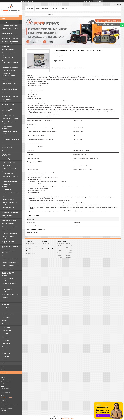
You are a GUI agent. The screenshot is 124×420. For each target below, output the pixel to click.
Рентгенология (6, 347)
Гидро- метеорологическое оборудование (9, 132)
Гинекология (5, 356)
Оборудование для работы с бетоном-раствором (10, 177)
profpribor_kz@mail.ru (6, 397)
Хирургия (4, 320)
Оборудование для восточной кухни (10, 246)
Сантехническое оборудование (6, 100)
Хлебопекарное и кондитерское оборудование (10, 34)
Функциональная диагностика (10, 294)
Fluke (3, 136)
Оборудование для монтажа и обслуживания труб (10, 172)
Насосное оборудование (9, 162)
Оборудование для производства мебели (8, 114)
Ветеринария (5, 297)
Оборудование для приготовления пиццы (8, 56)
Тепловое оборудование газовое (9, 122)
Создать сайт (24, 1)
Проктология (5, 333)
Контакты (64, 8)
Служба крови (6, 343)
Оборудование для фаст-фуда (10, 38)
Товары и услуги (5, 22)
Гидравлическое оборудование (6, 154)
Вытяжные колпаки (7, 255)
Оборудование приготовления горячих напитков (8, 75)
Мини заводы (5, 46)
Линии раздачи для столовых (10, 70)
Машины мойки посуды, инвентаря (8, 251)
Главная (30, 8)
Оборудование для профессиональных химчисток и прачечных (10, 62)
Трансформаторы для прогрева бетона (8, 208)
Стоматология (6, 337)
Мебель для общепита (8, 80)
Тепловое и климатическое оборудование (9, 203)
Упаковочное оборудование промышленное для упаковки (10, 42)
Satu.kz (69, 416)
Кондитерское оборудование (10, 226)
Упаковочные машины (8, 93)
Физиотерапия (6, 301)
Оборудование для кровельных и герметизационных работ (9, 167)
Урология (4, 360)
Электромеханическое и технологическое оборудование (8, 273)
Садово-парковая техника (9, 196)
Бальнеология (6, 310)
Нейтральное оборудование (10, 233)
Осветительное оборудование (6, 185)
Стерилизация (6, 324)
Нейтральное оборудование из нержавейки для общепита (10, 88)
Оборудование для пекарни (9, 259)
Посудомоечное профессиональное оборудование (7, 289)
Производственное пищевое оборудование (10, 279)
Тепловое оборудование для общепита (10, 29)
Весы (3, 363)
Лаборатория (5, 307)
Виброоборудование (7, 151)
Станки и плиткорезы (8, 199)
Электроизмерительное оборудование (8, 127)
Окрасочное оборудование (9, 181)
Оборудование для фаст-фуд (10, 96)
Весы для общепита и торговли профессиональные (10, 104)
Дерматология (6, 353)
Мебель (4, 350)
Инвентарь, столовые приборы (8, 242)
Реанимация (5, 340)
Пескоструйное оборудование (10, 139)
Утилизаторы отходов (8, 269)
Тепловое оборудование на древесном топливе (9, 83)
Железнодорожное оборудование (7, 216)
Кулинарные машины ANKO (9, 220)
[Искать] (20, 16)
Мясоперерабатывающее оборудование (9, 237)
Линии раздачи (6, 230)
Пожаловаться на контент (68, 418)
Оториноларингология (8, 314)
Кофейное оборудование (9, 52)
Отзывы (3, 369)
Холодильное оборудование (10, 25)
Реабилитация (6, 317)
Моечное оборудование (8, 159)
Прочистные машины (8, 143)
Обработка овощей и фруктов (10, 262)
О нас (2, 366)
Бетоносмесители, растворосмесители (7, 146)
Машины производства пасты (10, 265)
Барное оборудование (8, 49)
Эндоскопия (5, 304)
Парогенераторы (6, 189)
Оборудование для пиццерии (10, 118)
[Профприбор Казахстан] (11, 8)
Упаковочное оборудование (10, 212)
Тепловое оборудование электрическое (9, 109)
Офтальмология (6, 330)
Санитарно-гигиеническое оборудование (9, 283)
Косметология (6, 327)
